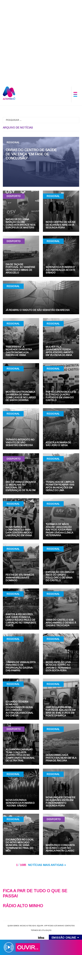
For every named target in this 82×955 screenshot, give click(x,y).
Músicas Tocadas (28, 926)
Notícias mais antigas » (47, 864)
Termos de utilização (41, 930)
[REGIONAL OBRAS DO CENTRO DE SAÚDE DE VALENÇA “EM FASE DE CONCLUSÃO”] (41, 161)
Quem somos (13, 926)
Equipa (40, 926)
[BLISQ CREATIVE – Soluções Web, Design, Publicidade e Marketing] (41, 937)
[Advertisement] (41, 41)
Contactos (70, 926)
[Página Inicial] (9, 93)
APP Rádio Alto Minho (54, 926)
